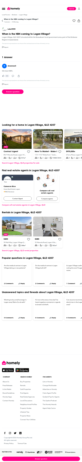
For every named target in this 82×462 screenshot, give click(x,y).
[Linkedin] (20, 433)
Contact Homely (8, 401)
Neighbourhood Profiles (28, 404)
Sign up (71, 9)
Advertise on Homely (50, 389)
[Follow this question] (74, 20)
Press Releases (7, 385)
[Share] (19, 76)
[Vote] (3, 76)
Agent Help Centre (49, 408)
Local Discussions (26, 401)
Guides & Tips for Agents (51, 397)
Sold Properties (25, 389)
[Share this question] (78, 20)
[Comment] (13, 76)
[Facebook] (5, 433)
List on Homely (48, 382)
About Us (6, 382)
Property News (25, 416)
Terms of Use (22, 443)
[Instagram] (10, 433)
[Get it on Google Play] (22, 370)
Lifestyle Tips (24, 412)
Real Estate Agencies (27, 397)
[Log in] (79, 8)
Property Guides (25, 408)
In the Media (7, 389)
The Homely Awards (49, 404)
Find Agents (24, 393)
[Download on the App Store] (9, 370)
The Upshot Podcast (50, 401)
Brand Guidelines (8, 393)
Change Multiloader (50, 385)
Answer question (13, 91)
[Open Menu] (3, 8)
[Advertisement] (41, 2)
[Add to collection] (28, 151)
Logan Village (23, 15)
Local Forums (6, 15)
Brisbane (14, 15)
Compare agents (47, 199)
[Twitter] (15, 433)
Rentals (22, 385)
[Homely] (41, 363)
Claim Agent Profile (49, 393)
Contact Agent (17, 199)
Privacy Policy (9, 443)
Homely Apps (7, 397)
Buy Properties (25, 382)
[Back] (2, 20)
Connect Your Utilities (27, 419)
